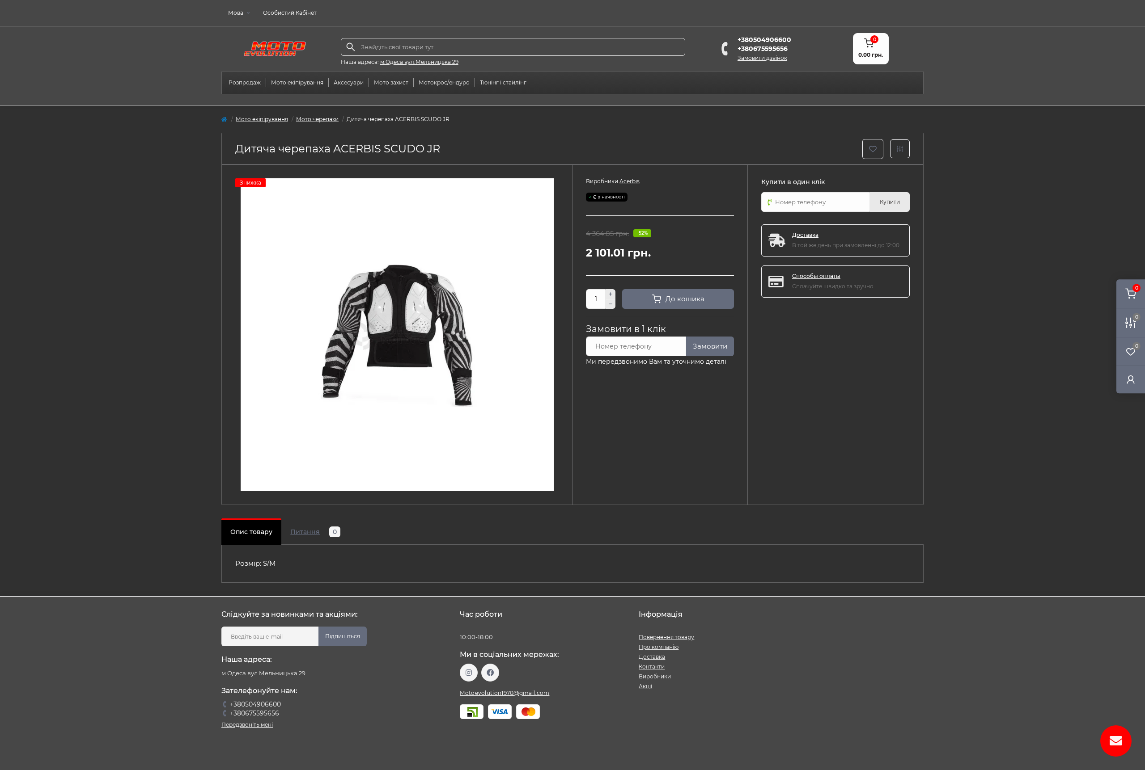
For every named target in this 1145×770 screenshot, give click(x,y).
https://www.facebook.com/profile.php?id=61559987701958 (490, 673)
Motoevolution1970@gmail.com (504, 693)
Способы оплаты (816, 276)
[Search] (350, 47)
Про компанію (659, 647)
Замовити (710, 346)
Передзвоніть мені (247, 724)
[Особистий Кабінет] (1130, 379)
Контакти (652, 666)
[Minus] (610, 304)
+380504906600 (764, 40)
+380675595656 (763, 49)
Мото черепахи (317, 119)
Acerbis (629, 181)
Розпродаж (245, 82)
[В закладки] (872, 149)
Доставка (805, 234)
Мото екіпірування (262, 119)
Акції (645, 686)
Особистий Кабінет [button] (290, 12)
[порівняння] (900, 148)
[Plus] (610, 294)
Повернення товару (666, 637)
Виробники (655, 676)
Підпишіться (342, 636)
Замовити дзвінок (762, 58)
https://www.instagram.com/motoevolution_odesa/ (469, 673)
